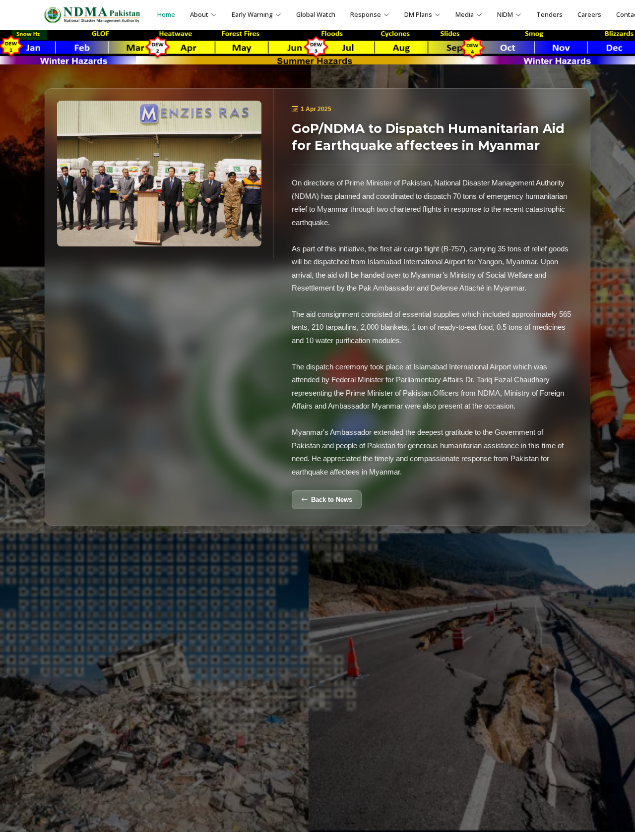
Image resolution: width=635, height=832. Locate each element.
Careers (589, 14)
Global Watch (315, 14)
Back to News (331, 499)
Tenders (549, 14)
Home (166, 14)
